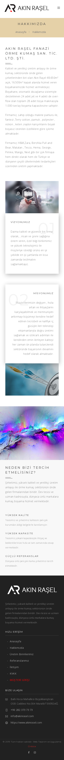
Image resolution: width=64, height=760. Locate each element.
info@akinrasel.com (22, 716)
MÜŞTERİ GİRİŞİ (18, 680)
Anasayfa (20, 32)
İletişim (13, 667)
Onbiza (32, 746)
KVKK (11, 673)
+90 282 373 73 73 (22, 710)
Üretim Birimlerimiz (20, 654)
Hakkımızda (15, 647)
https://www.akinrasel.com (26, 722)
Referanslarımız (18, 660)
